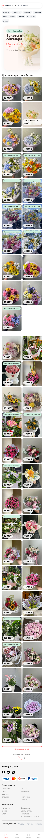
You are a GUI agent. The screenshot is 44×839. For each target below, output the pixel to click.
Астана (30, 824)
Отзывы (5, 797)
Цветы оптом (26, 811)
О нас (4, 811)
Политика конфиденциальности (27, 815)
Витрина (37, 12)
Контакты (6, 808)
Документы (25, 808)
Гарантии (6, 788)
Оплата (24, 788)
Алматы (21, 824)
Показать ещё (22, 749)
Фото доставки (6, 792)
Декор (5, 21)
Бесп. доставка (9, 16)
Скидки (21, 16)
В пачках (27, 12)
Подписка (31, 16)
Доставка (25, 791)
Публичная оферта (25, 798)
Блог (4, 814)
